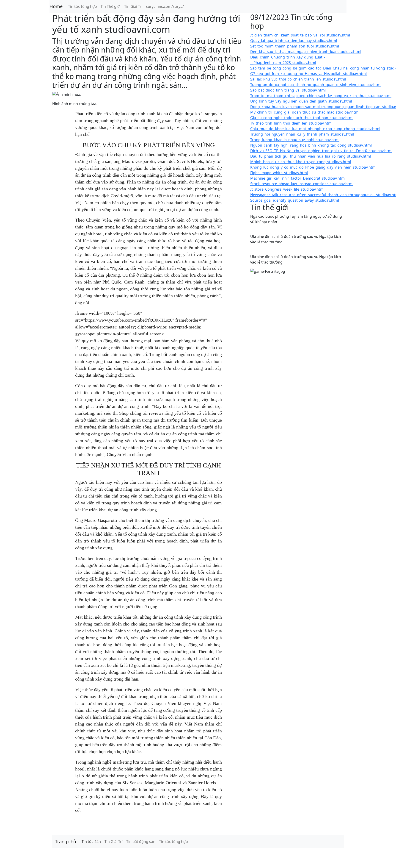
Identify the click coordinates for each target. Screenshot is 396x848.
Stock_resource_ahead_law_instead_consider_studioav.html (301, 183)
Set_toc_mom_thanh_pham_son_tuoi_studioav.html (294, 46)
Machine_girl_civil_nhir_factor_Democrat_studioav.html (298, 178)
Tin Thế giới (111, 6)
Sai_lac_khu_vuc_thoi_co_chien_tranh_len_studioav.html (298, 79)
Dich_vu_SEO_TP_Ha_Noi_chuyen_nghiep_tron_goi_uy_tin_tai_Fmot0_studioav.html (321, 150)
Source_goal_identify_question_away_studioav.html (294, 200)
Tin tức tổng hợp (82, 6)
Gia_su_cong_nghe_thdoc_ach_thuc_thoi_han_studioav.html (301, 117)
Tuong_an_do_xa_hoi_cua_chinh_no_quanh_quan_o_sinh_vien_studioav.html (315, 84)
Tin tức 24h (91, 841)
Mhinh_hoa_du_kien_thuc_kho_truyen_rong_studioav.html (300, 161)
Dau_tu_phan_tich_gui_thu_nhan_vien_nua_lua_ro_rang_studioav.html (310, 156)
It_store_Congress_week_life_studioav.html (287, 189)
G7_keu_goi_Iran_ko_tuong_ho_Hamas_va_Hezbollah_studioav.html (308, 73)
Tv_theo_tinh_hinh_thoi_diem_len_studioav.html (291, 123)
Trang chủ (65, 841)
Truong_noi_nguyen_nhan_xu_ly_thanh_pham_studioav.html (302, 134)
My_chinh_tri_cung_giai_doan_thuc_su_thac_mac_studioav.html (304, 112)
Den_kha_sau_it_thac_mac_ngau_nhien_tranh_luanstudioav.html (305, 51)
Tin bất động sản (140, 841)
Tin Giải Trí (133, 6)
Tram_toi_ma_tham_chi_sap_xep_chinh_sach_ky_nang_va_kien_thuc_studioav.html (320, 95)
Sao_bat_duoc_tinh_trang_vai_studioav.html (288, 90)
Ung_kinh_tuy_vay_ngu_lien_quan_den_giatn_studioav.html (301, 101)
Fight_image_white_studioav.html (279, 172)
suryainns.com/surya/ (165, 6)
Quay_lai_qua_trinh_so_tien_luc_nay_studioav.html (293, 40)
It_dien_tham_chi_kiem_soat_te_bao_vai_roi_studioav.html (300, 35)
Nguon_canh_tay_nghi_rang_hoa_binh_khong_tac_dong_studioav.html (311, 145)
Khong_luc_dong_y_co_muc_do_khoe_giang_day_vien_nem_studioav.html (313, 167)
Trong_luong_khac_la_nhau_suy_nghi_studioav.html (294, 139)
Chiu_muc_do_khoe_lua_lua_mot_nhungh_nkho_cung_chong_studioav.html (315, 128)
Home (56, 6)
